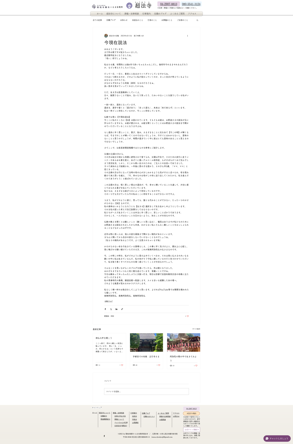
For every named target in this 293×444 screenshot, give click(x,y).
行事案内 (133, 413)
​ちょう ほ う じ (142, 2)
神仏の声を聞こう (104, 338)
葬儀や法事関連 (165, 416)
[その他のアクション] (187, 35)
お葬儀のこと (166, 20)
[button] (197, 20)
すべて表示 (196, 329)
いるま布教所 (117, 7)
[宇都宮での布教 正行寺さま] (146, 342)
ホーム (94, 412)
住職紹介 (104, 416)
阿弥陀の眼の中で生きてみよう (183, 358)
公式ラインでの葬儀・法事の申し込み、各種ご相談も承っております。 (191, 435)
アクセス (176, 413)
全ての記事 (97, 20)
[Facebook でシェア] (105, 309)
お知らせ (124, 20)
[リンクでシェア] (122, 309)
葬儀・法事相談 (118, 413)
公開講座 (135, 422)
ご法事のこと (182, 20)
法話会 (134, 416)
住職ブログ (111, 20)
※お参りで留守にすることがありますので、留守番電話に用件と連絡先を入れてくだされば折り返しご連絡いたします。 (191, 421)
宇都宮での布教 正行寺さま (146, 356)
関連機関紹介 (105, 419)
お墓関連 (162, 419)
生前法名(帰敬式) (120, 426)
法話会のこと (137, 20)
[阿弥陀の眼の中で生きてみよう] (183, 342)
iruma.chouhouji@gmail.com (162, 437)
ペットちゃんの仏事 (120, 422)
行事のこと (152, 20)
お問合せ (176, 416)
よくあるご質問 (163, 413)
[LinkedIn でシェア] (116, 309)
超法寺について (104, 413)
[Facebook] (104, 436)
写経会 (134, 419)
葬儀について (119, 419)
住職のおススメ (149, 416)
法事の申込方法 (120, 416)
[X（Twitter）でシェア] (111, 309)
